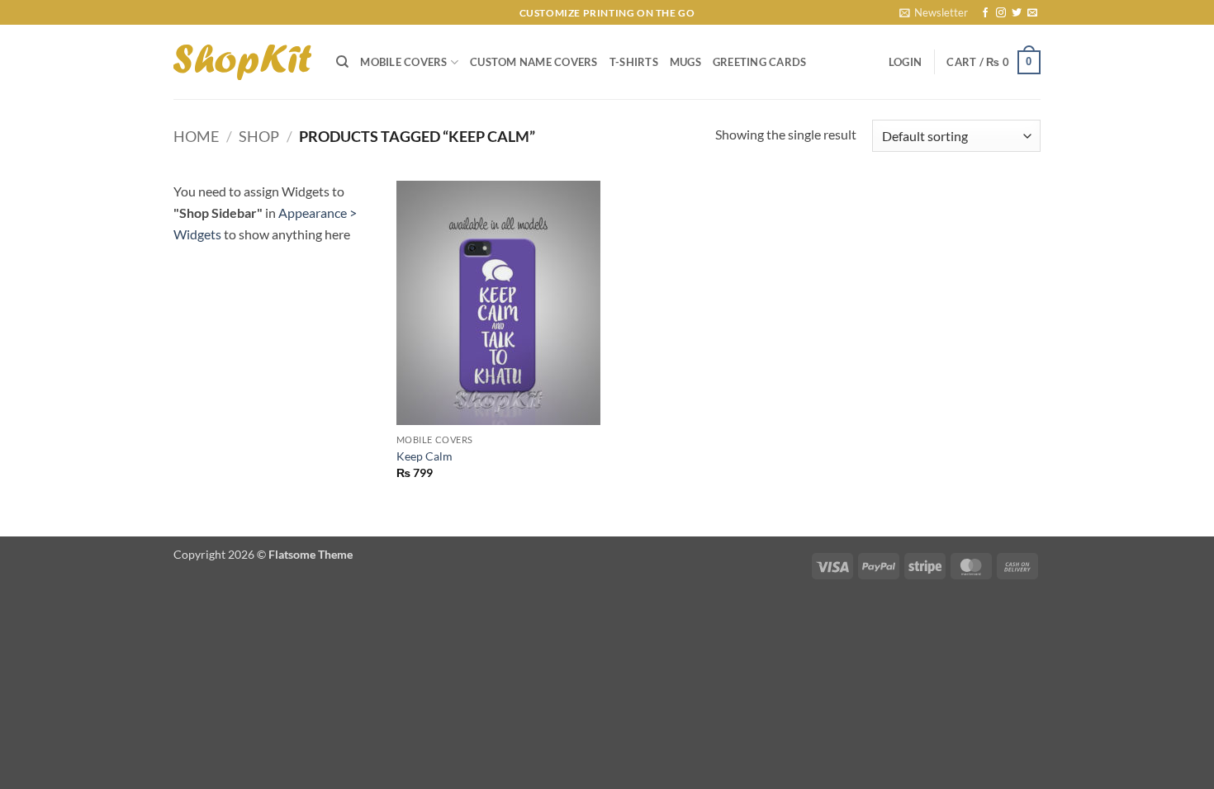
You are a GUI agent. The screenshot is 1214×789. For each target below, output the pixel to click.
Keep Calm (424, 456)
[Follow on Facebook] (985, 13)
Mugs (685, 62)
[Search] (342, 62)
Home (196, 136)
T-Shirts (633, 62)
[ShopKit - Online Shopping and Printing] (242, 62)
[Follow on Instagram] (1001, 13)
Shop (259, 136)
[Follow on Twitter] (1017, 13)
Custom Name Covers (534, 62)
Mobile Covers (403, 62)
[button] (933, 12)
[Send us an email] (1032, 13)
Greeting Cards (760, 62)
